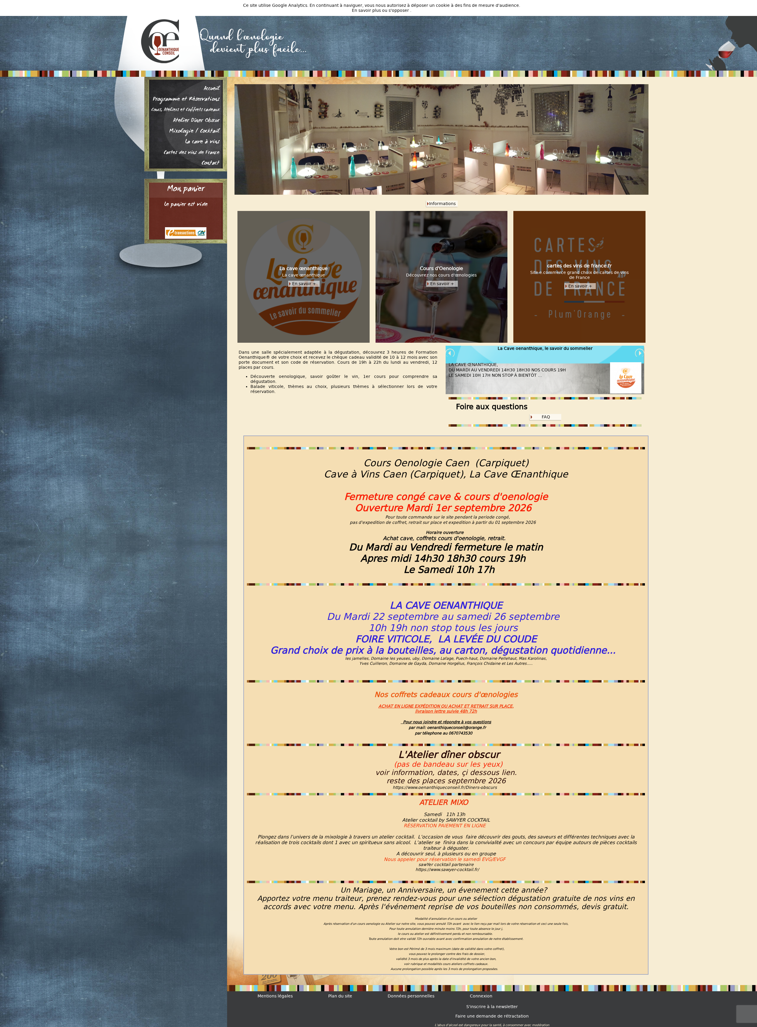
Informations (442, 203)
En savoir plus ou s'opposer (381, 10)
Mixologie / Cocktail (194, 131)
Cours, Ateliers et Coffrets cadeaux (185, 110)
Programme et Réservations (186, 99)
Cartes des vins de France (191, 153)
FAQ (546, 417)
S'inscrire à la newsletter (492, 1006)
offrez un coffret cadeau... (545, 348)
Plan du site (340, 996)
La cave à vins (202, 142)
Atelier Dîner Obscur (196, 121)
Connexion (481, 996)
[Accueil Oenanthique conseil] (157, 41)
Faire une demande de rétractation (492, 1016)
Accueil (211, 89)
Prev (450, 353)
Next (639, 353)
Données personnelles (411, 996)
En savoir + (304, 283)
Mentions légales (275, 996)
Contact (210, 163)
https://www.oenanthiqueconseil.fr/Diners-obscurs (445, 787)
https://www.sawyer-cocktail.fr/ (447, 869)
